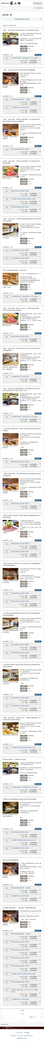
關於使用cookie (22, 1038)
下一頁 (22, 1014)
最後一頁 (32, 1017)
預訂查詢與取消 (38, 8)
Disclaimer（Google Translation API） (22, 1035)
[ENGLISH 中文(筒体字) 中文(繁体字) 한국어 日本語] (38, 3)
